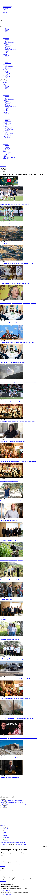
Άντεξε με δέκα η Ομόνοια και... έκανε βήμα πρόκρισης (13, 402)
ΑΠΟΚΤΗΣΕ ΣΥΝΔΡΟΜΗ (5, 890)
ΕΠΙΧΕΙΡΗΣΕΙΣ (8, 46)
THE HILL (7, 77)
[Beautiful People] (6, 833)
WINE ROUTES (8, 152)
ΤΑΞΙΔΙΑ (7, 72)
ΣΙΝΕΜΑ (7, 57)
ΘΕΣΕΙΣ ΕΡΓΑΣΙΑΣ (9, 130)
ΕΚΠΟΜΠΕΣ (5, 151)
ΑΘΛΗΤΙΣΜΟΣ (6, 38)
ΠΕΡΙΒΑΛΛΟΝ (6, 110)
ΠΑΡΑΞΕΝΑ (7, 55)
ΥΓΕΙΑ (6, 30)
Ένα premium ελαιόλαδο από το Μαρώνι (10, 579)
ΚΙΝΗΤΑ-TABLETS (9, 66)
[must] (4, 830)
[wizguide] (5, 835)
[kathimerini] (5, 832)
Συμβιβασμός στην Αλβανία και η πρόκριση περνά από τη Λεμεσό (15, 204)
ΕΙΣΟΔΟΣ (5, 12)
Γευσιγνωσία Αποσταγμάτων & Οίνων (9, 540)
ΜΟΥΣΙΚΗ (7, 59)
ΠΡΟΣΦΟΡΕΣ (5, 156)
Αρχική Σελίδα (3, 166)
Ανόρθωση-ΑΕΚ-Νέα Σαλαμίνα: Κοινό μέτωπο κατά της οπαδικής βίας (13, 804)
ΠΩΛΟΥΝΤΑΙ (8, 128)
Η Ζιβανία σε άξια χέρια (6, 599)
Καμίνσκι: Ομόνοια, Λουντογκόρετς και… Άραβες (9, 808)
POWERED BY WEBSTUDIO (20, 844)
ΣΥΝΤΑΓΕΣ (7, 73)
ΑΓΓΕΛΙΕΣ (5, 126)
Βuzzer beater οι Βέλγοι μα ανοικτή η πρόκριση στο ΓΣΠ (13, 224)
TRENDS (7, 50)
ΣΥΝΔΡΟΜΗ (3, 881)
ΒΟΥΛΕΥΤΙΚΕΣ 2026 (9, 32)
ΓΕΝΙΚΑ (6, 139)
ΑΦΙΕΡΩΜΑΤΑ (6, 136)
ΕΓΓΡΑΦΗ (2, 866)
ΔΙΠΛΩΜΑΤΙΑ (8, 37)
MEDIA (4, 150)
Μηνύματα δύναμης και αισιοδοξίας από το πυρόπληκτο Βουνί (15, 698)
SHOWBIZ (7, 71)
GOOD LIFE (5, 69)
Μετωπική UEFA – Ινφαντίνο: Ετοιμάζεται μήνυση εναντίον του (12, 800)
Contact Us (23, 842)
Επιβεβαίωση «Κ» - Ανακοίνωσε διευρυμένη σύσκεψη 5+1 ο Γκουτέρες (17, 342)
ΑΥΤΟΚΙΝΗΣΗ (8, 68)
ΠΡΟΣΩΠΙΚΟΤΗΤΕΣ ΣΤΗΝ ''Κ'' (9, 157)
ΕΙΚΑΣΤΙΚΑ (7, 61)
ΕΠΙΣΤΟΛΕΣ (5, 158)
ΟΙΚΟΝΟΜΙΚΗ (6, 43)
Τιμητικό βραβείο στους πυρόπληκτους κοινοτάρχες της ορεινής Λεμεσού (17, 421)
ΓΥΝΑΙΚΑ (7, 70)
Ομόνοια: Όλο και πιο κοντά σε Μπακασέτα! (8, 806)
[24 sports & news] (6, 828)
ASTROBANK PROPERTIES (11, 49)
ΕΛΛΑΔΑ (7, 40)
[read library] (5, 840)
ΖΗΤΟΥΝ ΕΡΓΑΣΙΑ (9, 129)
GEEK (4, 64)
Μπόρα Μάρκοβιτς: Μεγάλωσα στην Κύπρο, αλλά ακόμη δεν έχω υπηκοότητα (18, 738)
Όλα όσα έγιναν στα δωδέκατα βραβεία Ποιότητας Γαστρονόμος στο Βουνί (18, 461)
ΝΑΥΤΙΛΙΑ (7, 52)
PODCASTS (7, 153)
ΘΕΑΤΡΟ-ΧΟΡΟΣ (8, 58)
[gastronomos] (5, 839)
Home (4, 3)
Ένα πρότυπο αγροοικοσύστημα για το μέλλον (11, 500)
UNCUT (6, 154)
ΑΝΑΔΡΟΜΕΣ (8, 140)
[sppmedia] (2, 825)
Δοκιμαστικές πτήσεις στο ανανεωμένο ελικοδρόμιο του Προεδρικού (16, 678)
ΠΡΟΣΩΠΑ (7, 141)
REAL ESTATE (8, 45)
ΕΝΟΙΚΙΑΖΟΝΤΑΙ (8, 127)
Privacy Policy (14, 842)
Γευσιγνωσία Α (3, 619)
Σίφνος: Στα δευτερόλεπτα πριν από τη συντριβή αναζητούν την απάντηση (17, 243)
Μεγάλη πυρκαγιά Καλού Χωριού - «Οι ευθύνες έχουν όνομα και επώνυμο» (18, 382)
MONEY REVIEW (8, 48)
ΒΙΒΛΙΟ (6, 62)
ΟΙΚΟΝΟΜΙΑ (7, 44)
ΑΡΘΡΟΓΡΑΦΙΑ (8, 76)
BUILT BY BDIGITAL (4, 844)
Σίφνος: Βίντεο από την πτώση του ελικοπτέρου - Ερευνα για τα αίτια (16, 263)
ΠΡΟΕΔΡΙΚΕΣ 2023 (9, 34)
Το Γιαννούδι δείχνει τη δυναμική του (9, 520)
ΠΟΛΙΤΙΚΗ (5, 31)
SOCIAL (6, 67)
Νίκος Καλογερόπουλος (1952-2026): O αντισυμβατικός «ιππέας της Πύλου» (18, 303)
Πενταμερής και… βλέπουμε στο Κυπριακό (10, 322)
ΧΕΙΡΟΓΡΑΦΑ (8, 63)
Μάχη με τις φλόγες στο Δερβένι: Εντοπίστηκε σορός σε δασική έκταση (17, 718)
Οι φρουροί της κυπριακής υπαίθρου (9, 481)
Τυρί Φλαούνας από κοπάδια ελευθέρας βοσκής (11, 659)
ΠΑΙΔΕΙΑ (7, 29)
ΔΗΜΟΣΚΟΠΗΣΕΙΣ (9, 92)
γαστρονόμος (5, 8)
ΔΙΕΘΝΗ (7, 41)
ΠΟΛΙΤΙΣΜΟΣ (5, 56)
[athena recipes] (6, 837)
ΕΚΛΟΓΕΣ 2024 (8, 33)
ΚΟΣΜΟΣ (5, 54)
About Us (19, 842)
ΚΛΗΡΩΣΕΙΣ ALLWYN (9, 42)
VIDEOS (4, 155)
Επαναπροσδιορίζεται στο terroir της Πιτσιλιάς (11, 560)
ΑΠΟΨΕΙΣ (5, 75)
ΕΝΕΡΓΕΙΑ (7, 51)
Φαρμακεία (5, 9)
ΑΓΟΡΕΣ (7, 47)
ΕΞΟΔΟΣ (7, 74)
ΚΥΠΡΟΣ (5, 28)
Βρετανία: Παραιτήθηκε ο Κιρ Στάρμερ (9, 777)
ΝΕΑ (6, 65)
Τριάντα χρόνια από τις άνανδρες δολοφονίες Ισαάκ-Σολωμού (14, 283)
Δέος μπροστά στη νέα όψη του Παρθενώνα (10, 757)
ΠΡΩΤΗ (4, 84)
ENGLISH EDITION (7, 7)
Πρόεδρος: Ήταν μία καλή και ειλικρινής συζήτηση (12, 362)
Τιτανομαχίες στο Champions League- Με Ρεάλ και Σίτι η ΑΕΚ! (12, 802)
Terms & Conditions (7, 842)
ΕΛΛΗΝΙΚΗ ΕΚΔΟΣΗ (7, 6)
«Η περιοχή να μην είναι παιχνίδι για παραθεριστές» (12, 441)
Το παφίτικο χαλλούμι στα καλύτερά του (9, 639)
